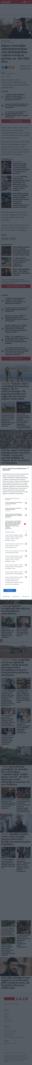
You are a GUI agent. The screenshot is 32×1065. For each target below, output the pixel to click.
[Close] (28, 468)
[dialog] (16, 532)
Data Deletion (6, 596)
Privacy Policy (25, 596)
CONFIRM (10, 590)
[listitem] (16, 499)
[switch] (25, 503)
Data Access (16, 596)
